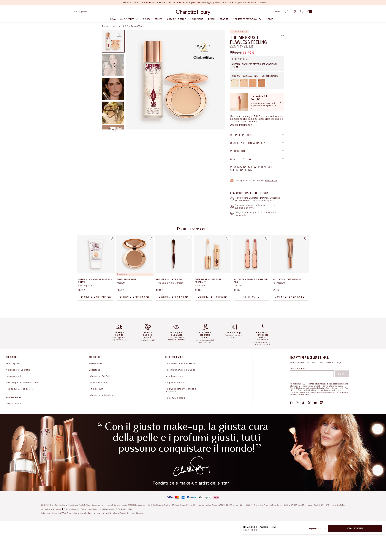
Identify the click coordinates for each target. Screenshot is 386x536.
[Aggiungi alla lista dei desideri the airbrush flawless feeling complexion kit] (282, 36)
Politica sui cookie (71, 509)
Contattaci (341, 505)
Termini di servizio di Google (131, 513)
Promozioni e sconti (175, 398)
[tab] (113, 41)
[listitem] (124, 20)
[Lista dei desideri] (294, 11)
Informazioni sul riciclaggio (102, 395)
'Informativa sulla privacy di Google (101, 513)
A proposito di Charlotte (18, 370)
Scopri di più (271, 180)
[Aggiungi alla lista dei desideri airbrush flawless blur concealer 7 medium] (228, 238)
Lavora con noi (13, 376)
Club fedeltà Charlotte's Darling (180, 363)
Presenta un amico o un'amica (180, 370)
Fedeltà (278, 11)
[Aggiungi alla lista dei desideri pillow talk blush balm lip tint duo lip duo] (266, 238)
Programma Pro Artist (175, 382)
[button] (301, 11)
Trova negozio (13, 363)
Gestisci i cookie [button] (125, 509)
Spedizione (94, 370)
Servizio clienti (96, 363)
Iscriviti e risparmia (174, 376)
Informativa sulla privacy (51, 509)
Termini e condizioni (89, 509)
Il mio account (96, 389)
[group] (93, 269)
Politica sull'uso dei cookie (19, 389)
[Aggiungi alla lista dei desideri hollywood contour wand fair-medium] (305, 238)
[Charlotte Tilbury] (193, 11)
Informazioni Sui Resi (99, 376)
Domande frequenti (98, 382)
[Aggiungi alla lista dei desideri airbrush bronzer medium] (150, 238)
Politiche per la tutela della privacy (23, 382)
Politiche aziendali (107, 509)
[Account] (286, 11)
